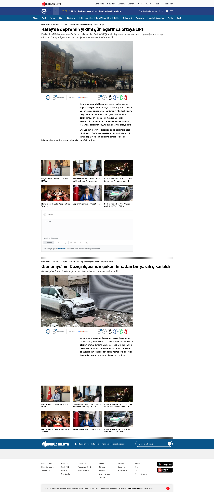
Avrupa (52, 18)
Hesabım (137, 463)
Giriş (136, 467)
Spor (140, 4)
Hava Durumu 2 (47, 467)
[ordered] (71, 242)
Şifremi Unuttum (141, 474)
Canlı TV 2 (65, 467)
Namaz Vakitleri (84, 467)
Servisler (111, 4)
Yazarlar (157, 4)
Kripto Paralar (104, 474)
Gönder (49, 242)
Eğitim (116, 18)
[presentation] (50, 11)
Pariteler (102, 477)
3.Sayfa (35, 18)
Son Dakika (99, 4)
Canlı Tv (64, 463)
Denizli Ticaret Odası (103, 18)
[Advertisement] (31, 70)
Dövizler (64, 470)
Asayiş (44, 18)
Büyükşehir (71, 18)
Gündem (121, 4)
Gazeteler (169, 4)
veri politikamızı (134, 488)
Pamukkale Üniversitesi (155, 18)
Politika (170, 18)
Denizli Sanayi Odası (86, 18)
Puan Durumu (83, 470)
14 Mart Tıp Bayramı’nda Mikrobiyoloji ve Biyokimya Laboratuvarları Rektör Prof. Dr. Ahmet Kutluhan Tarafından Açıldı (97, 11)
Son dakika (148, 11)
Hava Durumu (46, 463)
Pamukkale (140, 18)
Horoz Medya (45, 24)
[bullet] (75, 242)
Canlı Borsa (82, 463)
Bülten (61, 18)
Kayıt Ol (137, 470)
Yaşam (148, 4)
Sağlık (179, 18)
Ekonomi (131, 4)
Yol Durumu (46, 470)
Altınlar (102, 463)
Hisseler (102, 470)
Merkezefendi (127, 18)
